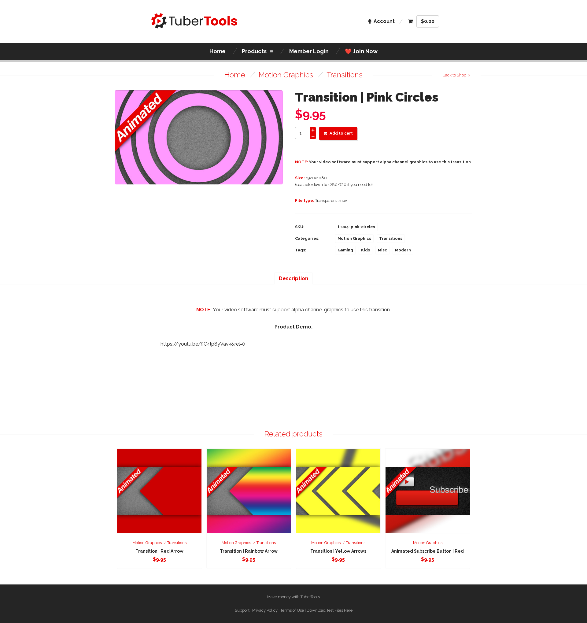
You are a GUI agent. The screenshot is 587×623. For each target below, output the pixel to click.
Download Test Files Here (330, 610)
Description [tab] (293, 278)
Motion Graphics (286, 74)
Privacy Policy (265, 610)
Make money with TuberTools (293, 597)
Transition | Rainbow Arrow (249, 551)
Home (234, 74)
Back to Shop (454, 75)
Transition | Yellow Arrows (338, 551)
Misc (382, 250)
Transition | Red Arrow (159, 551)
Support (242, 610)
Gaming (345, 250)
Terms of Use (292, 610)
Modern (403, 250)
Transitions (345, 74)
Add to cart (341, 133)
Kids (365, 250)
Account (384, 21)
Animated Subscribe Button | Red (427, 551)
